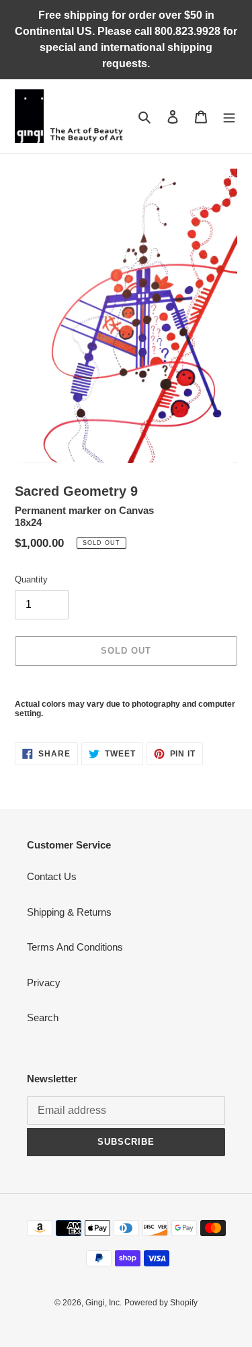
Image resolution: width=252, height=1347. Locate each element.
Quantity (31, 579)
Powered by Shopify (161, 1302)
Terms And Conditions (75, 947)
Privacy (43, 982)
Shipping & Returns (69, 912)
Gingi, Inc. (103, 1302)
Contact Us (52, 876)
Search (42, 1017)
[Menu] (229, 116)
